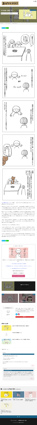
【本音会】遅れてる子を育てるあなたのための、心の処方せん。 (30, 400)
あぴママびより (21, 422)
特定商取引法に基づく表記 (22, 420)
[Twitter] (3, 28)
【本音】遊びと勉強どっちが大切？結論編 (6, 400)
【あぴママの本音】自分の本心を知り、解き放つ (20, 325)
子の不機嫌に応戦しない (6, 202)
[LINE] (7, 28)
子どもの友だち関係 (9, 13)
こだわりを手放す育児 (8, 23)
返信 (32, 365)
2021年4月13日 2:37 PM (8, 370)
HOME (2, 23)
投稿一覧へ (24, 316)
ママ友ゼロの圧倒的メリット (17, 332)
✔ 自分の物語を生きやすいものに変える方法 (19, 268)
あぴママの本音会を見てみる (18, 275)
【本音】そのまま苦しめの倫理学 (18, 399)
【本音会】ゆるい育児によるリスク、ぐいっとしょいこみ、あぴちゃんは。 (6, 412)
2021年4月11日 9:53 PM (7, 354)
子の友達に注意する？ (15, 23)
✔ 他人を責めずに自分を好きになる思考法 (18, 263)
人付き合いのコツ (4, 13)
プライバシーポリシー (14, 420)
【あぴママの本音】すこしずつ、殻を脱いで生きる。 (21, 339)
